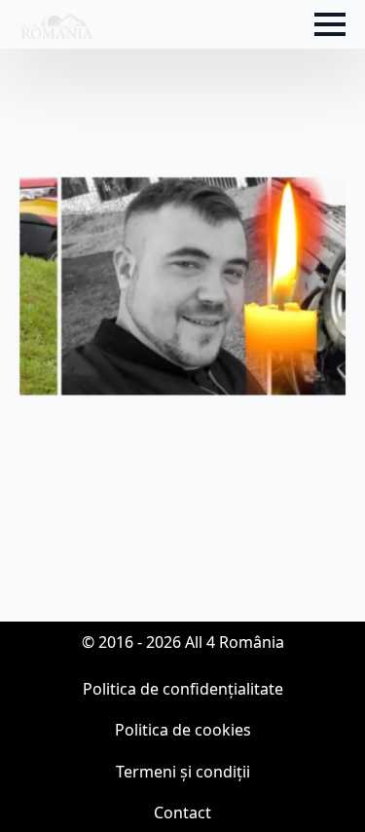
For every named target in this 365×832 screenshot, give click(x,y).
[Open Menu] (330, 24)
